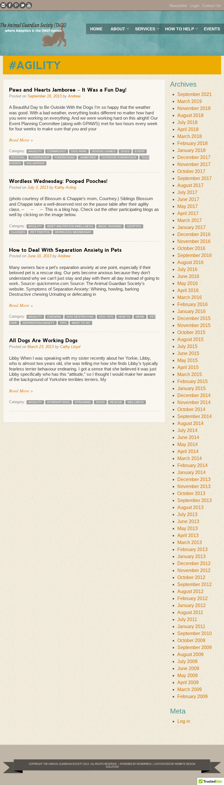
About (115, 30)
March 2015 (189, 374)
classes (18, 232)
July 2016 (187, 269)
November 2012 (194, 570)
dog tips (106, 316)
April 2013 (188, 535)
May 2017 (187, 206)
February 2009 (192, 696)
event (140, 151)
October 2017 (191, 171)
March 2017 (189, 220)
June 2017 (188, 199)
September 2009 (194, 647)
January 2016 (191, 311)
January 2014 (191, 472)
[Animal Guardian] (33, 33)
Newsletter (178, 6)
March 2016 (189, 297)
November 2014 (194, 402)
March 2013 (189, 542)
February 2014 (192, 465)
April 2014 (188, 451)
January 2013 (191, 556)
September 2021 (194, 94)
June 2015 (188, 353)
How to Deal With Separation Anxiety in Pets (65, 249)
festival (18, 157)
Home (96, 29)
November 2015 (194, 325)
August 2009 (190, 654)
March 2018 (189, 136)
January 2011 (191, 626)
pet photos (40, 232)
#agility (35, 151)
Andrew (74, 96)
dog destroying (80, 316)
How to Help (177, 30)
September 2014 (194, 416)
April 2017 (188, 213)
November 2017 (194, 164)
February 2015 (192, 381)
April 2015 (188, 367)
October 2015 (191, 332)
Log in (183, 721)
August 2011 (190, 612)
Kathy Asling (65, 187)
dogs (125, 151)
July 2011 (187, 619)
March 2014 (189, 458)
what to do (81, 322)
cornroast (56, 151)
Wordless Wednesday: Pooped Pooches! (58, 181)
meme (140, 316)
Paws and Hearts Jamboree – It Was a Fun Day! (68, 89)
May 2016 (187, 283)
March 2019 (189, 101)
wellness (135, 402)
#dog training (110, 226)
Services (143, 30)
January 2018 (191, 150)
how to (124, 316)
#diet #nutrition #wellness (70, 226)
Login (194, 6)
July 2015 (187, 346)
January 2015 (191, 388)
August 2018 (190, 115)
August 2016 (190, 262)
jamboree (88, 157)
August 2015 (190, 339)
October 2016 (191, 248)
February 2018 (192, 143)
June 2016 (188, 276)
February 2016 (192, 304)
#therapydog (58, 402)
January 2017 (191, 227)
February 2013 (192, 549)
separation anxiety (38, 322)
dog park (79, 151)
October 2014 (191, 409)
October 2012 (191, 577)
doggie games (104, 151)
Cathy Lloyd (70, 347)
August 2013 (190, 507)
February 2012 (192, 598)
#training (83, 402)
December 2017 (194, 157)
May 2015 (187, 360)
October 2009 (191, 640)
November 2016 (194, 241)
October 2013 (191, 493)
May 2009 (187, 675)
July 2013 (187, 514)
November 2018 (194, 108)
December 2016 (194, 234)
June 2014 (188, 437)
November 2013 (194, 486)
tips (63, 322)
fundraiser (39, 157)
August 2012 (190, 591)
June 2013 (188, 521)
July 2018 (187, 122)
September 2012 (194, 584)
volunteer (35, 163)
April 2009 (188, 682)
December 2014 (194, 395)
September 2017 (194, 178)
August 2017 (190, 185)
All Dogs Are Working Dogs (43, 340)
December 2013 (194, 479)
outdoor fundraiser (119, 157)
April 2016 (188, 290)
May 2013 (187, 528)
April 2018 (188, 129)
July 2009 (187, 661)
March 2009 (189, 689)
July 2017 (187, 192)
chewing (54, 316)
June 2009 (188, 668)
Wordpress (144, 764)
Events (212, 29)
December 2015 (194, 318)
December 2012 (194, 563)
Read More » (21, 140)
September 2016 (194, 255)
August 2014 (190, 423)
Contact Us (211, 6)
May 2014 (187, 444)
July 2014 (187, 430)
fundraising (65, 157)
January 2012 (191, 605)
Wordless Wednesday (73, 232)
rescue (116, 402)
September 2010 (194, 633)
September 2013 (194, 500)
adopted (134, 226)
